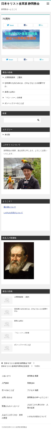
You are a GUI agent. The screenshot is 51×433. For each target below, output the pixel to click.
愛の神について (10, 207)
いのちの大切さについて (13, 213)
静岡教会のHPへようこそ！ (38, 397)
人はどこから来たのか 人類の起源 (37, 406)
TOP (17, 363)
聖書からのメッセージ (10, 406)
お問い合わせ (7, 397)
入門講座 (5, 383)
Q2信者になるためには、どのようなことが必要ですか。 (30, 310)
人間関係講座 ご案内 (13, 77)
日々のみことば (8, 390)
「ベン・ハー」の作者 (13, 98)
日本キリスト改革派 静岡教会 (20, 3)
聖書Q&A (30, 383)
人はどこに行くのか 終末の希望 (12, 416)
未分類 (7, 135)
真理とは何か (10, 92)
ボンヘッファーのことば (14, 103)
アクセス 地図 (32, 390)
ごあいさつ (6, 376)
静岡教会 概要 (32, 376)
